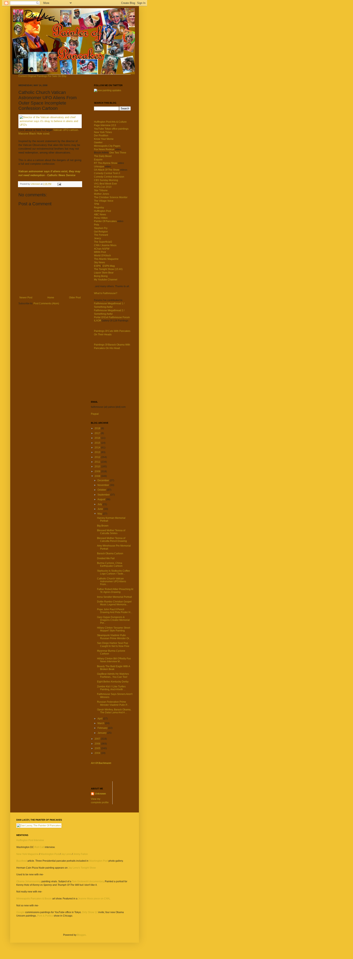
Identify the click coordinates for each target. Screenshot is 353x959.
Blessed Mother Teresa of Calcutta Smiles (111, 532)
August (101, 499)
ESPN (97, 265)
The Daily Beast (103, 156)
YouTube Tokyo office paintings (111, 128)
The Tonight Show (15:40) (108, 269)
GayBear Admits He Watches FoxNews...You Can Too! (113, 675)
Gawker (98, 142)
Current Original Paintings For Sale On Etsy (42, 76)
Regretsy (99, 207)
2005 (98, 748)
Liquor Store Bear (104, 272)
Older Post (75, 297)
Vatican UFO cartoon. (66, 129)
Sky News (99, 262)
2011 (98, 461)
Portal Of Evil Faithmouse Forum (112, 317)
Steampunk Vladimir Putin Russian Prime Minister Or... (114, 637)
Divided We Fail (106, 558)
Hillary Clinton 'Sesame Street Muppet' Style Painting (113, 629)
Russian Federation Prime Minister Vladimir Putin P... (113, 703)
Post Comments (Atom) (46, 303)
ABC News (100, 214)
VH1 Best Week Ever (105, 183)
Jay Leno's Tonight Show (82, 867)
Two (117, 152)
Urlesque (99, 166)
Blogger (81, 934)
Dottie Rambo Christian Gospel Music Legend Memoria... (114, 603)
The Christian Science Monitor (110, 197)
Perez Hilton (101, 218)
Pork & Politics (45, 915)
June (100, 509)
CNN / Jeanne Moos (105, 245)
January (102, 732)
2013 (98, 452)
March (101, 723)
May (100, 513)
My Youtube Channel (105, 279)
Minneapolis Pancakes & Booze (34, 898)
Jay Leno (66, 854)
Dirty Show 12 (90, 912)
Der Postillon (101, 135)
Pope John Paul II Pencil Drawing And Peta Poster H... (114, 611)
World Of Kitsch (102, 255)
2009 (98, 471)
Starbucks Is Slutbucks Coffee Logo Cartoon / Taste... (113, 572)
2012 (98, 457)
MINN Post (100, 252)
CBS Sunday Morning (106, 180)
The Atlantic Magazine (106, 259)
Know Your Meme (104, 139)
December (103, 480)
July (100, 504)
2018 (98, 428)
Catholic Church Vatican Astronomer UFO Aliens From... (111, 581)
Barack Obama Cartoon (110, 553)
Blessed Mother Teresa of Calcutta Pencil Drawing (112, 539)
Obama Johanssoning (28, 881)
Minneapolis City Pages (107, 145)
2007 (98, 738)
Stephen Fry (100, 228)
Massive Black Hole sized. (34, 133)
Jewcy (97, 238)
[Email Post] (59, 184)
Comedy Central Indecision (109, 176)
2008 (98, 476)
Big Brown (102, 525)
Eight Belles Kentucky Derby (112, 681)
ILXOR (97, 320)
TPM (96, 204)
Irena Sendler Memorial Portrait (114, 597)
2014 (98, 447)
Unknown (100, 793)
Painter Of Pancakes (105, 221)
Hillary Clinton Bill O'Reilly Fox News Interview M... (114, 660)
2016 (98, 438)
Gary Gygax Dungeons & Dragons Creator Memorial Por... (113, 620)
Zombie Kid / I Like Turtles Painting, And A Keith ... (111, 688)
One (112, 152)
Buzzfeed (21, 860)
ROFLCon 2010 (103, 187)
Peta (96, 224)
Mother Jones (101, 193)
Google (20, 912)
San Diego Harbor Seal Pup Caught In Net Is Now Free (113, 644)
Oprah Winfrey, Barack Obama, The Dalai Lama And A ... (114, 711)
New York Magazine (27, 854)
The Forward (101, 234)
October (102, 489)
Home (50, 297)
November (103, 485)
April (100, 718)
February (102, 728)
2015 (98, 442)
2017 (98, 433)
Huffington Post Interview (30, 840)
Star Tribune (101, 190)
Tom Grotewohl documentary (88, 881)
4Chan (101, 248)
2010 (98, 466)
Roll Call (39, 847)
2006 (98, 743)
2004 (98, 753)
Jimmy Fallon (80, 854)
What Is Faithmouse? (105, 293)
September (103, 494)
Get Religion (101, 231)
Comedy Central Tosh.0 (107, 173)
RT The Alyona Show (105, 163)
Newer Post (25, 297)
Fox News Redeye (104, 149)
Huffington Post (102, 211)
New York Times (103, 132)
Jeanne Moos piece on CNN (93, 898)
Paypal (95, 413)
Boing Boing (101, 276)
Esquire (98, 159)
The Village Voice (103, 200)
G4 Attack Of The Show (106, 169)
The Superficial (102, 241)
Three (122, 152)
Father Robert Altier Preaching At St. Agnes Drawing (115, 590)
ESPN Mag (109, 265)
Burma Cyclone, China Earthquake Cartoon (110, 564)
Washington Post (50, 854)
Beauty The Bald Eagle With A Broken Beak (113, 668)
